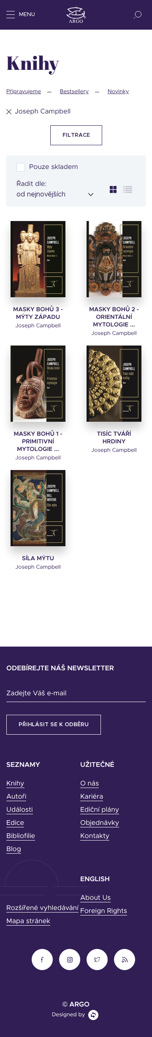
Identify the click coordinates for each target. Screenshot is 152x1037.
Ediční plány (99, 810)
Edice (15, 823)
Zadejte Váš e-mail (36, 693)
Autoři (16, 797)
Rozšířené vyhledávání (42, 908)
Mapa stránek (28, 921)
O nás (89, 783)
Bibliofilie (20, 836)
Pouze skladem (53, 167)
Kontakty (94, 836)
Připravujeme (23, 91)
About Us (95, 898)
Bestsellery (74, 91)
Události (19, 810)
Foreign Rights (103, 911)
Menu (27, 14)
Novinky (118, 91)
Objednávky (99, 823)
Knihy (15, 783)
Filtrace (76, 135)
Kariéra (91, 797)
